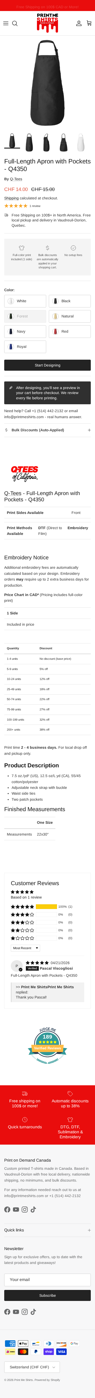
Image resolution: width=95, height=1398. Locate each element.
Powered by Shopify (47, 1379)
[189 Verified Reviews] (47, 1067)
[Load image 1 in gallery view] (47, 83)
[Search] (17, 23)
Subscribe (47, 1295)
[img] (38, 963)
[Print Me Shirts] (47, 23)
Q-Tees (16, 179)
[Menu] (6, 23)
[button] (22, 906)
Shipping (11, 198)
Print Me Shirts (23, 1379)
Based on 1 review (26, 897)
